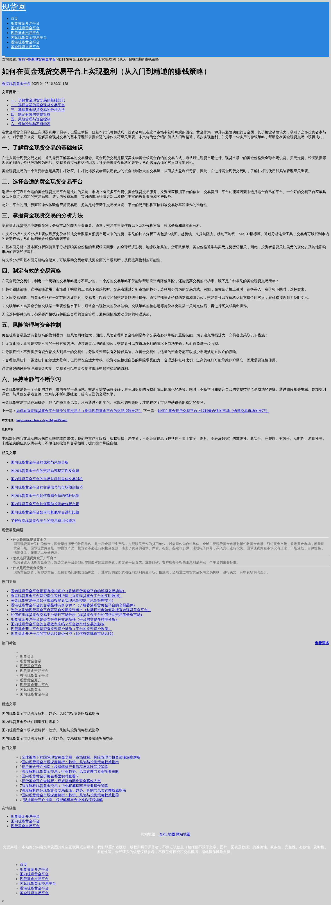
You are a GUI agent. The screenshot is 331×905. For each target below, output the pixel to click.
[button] (3, 56)
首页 (14, 18)
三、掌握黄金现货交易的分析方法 (38, 110)
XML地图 (167, 834)
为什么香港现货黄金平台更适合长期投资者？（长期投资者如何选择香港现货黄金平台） (81, 610)
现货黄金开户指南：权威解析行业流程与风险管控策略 (65, 767)
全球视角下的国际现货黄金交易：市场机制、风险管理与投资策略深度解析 (81, 757)
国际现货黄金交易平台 (29, 37)
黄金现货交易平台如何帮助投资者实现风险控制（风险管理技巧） (63, 600)
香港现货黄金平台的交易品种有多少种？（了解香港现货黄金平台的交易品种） (74, 605)
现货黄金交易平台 (25, 33)
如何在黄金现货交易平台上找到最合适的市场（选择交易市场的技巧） (213, 411)
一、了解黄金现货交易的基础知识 (38, 100)
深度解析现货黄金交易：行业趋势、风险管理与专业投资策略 (70, 771)
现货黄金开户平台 (25, 23)
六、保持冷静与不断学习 (30, 124)
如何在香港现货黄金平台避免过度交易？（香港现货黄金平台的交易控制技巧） (79, 411)
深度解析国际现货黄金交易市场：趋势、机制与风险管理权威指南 (74, 790)
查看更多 (322, 643)
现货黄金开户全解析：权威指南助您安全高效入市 (61, 781)
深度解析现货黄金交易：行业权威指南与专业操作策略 (65, 786)
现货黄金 (27, 656)
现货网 (14, 7)
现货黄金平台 (30, 666)
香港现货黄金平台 (25, 42)
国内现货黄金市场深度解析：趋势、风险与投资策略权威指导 (70, 795)
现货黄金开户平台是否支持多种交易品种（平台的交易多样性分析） (65, 619)
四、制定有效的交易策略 (30, 114)
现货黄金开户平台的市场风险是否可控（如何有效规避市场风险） (63, 633)
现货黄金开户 (30, 680)
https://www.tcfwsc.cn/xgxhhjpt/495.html (41, 420)
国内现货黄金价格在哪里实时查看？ (50, 776)
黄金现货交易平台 (25, 47)
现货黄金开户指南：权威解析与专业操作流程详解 (63, 800)
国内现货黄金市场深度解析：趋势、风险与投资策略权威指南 (70, 762)
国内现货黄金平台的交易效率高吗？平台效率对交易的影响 (57, 624)
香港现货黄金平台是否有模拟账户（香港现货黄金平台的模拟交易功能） (68, 591)
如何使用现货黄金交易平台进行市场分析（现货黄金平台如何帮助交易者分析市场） (77, 615)
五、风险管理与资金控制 (30, 119)
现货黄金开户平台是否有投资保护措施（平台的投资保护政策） (61, 629)
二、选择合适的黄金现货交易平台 (38, 105)
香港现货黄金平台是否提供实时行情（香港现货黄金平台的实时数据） (66, 596)
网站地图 (183, 834)
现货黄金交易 (30, 661)
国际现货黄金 (30, 689)
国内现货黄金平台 (25, 28)
